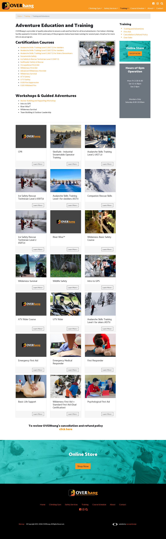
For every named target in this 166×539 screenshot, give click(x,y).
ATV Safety (25, 76)
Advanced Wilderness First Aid (33, 71)
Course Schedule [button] (137, 8)
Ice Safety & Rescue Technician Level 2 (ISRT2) (39, 59)
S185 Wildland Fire (28, 85)
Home (19, 16)
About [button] (150, 8)
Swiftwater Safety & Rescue (31, 62)
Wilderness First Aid (28, 68)
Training (27, 16)
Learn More (37, 164)
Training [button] (123, 8)
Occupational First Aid (29, 65)
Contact (159, 8)
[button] (162, 3)
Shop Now (83, 466)
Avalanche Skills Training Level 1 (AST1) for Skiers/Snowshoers (46, 53)
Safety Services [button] (110, 8)
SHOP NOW (135, 53)
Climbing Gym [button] (95, 8)
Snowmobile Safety (28, 56)
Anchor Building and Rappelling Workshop (38, 100)
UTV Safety (25, 79)
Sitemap (21, 524)
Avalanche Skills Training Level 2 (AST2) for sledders (42, 50)
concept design (131, 524)
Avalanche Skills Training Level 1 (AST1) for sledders (42, 47)
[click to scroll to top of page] (162, 535)
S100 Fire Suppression (29, 82)
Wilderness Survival (28, 73)
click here (65, 429)
